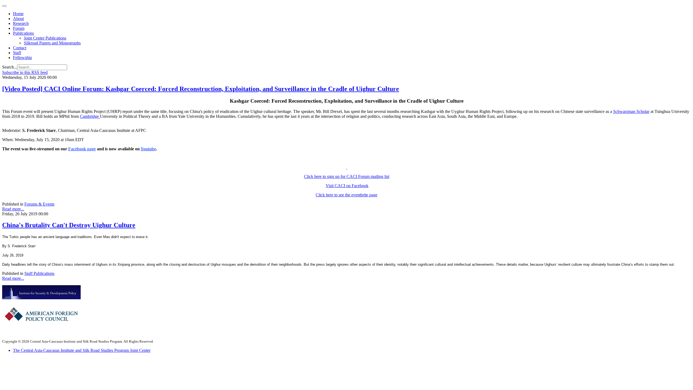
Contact (19, 48)
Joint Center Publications (45, 38)
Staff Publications (39, 273)
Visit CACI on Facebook (347, 185)
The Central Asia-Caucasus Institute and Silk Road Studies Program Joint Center (82, 350)
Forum (18, 28)
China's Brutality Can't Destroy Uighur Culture (68, 225)
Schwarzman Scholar (631, 111)
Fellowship (22, 57)
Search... (9, 67)
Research (21, 23)
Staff (17, 52)
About (18, 18)
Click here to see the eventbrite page (346, 195)
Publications (23, 33)
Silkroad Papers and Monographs (52, 43)
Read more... (13, 209)
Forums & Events (39, 204)
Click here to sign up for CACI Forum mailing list (346, 176)
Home (18, 13)
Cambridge (90, 116)
